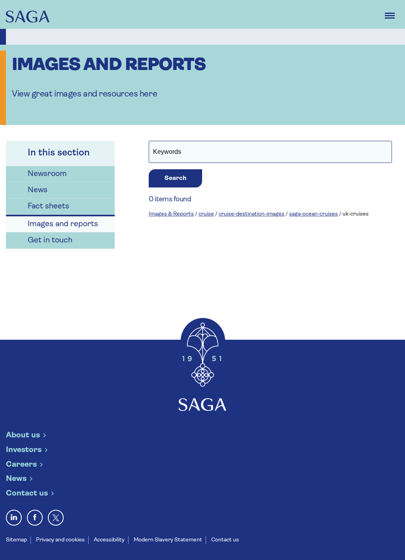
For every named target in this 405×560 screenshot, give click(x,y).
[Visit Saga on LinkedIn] (14, 518)
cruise (206, 214)
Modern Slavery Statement (168, 540)
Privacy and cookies (60, 540)
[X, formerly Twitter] (56, 518)
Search (175, 178)
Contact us (27, 494)
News (37, 190)
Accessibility (109, 540)
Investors (24, 450)
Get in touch (50, 240)
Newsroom (47, 174)
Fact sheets (48, 206)
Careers (21, 465)
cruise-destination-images (251, 214)
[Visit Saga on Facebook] (35, 518)
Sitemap (16, 540)
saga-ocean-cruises (313, 214)
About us (23, 435)
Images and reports (63, 224)
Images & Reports (171, 214)
